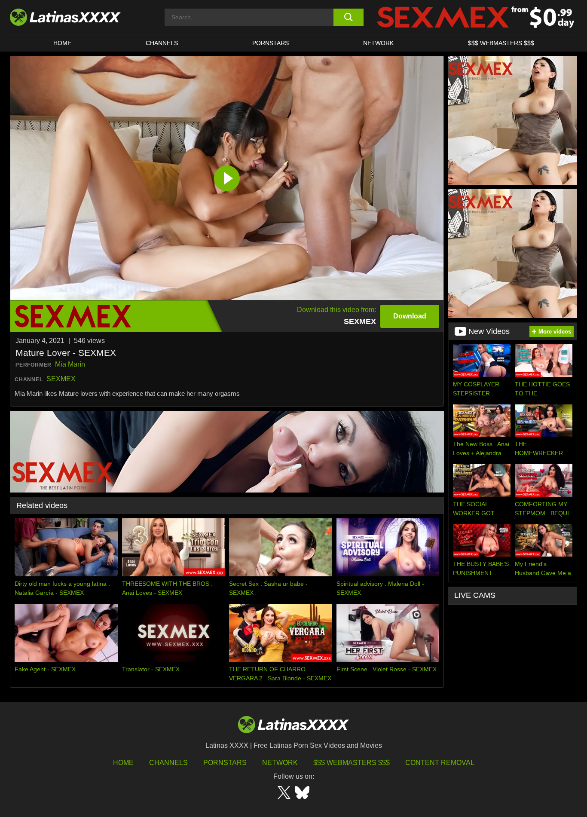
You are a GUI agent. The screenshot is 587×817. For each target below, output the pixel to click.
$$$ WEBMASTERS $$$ (501, 43)
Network (378, 43)
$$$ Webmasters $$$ (351, 762)
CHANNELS (162, 43)
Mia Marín (70, 364)
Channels (168, 762)
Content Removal (439, 762)
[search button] (348, 17)
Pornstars (270, 43)
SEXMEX (61, 378)
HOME (62, 43)
